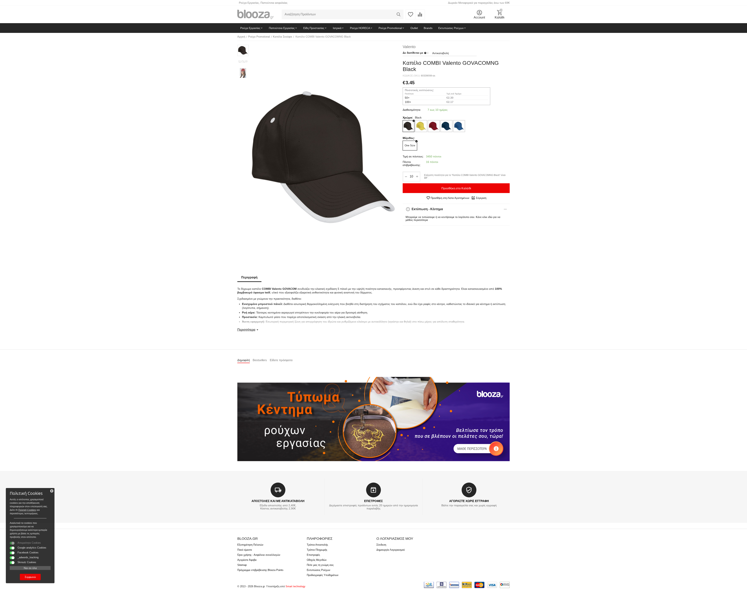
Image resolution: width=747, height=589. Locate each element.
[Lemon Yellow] (421, 126)
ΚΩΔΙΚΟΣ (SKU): (411, 75)
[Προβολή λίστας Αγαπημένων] (410, 16)
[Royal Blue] (459, 126)
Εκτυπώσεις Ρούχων (318, 570)
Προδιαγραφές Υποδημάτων (322, 575)
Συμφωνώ (30, 577)
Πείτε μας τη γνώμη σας (320, 565)
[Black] (408, 126)
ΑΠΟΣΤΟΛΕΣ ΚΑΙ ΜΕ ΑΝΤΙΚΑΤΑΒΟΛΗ (278, 501)
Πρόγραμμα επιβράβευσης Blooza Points (260, 570)
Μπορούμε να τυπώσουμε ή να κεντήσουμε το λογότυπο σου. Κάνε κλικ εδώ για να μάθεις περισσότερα (453, 218)
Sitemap (242, 565)
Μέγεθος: (409, 138)
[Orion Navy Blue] (446, 126)
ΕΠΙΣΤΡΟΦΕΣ (373, 501)
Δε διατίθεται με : (415, 52)
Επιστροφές (313, 554)
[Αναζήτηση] (398, 14)
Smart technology (295, 586)
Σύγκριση (481, 198)
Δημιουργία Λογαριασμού (390, 549)
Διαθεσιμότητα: (412, 109)
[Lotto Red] (434, 126)
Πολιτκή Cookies (27, 510)
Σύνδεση (381, 544)
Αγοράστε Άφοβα (247, 559)
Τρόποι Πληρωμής (317, 549)
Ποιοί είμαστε (244, 549)
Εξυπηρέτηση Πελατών (250, 544)
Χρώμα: (408, 117)
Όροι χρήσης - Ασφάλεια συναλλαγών (258, 554)
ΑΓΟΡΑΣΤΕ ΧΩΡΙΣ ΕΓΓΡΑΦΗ (469, 501)
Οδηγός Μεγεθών (317, 559)
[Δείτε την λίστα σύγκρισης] (420, 16)
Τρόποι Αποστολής (317, 544)
